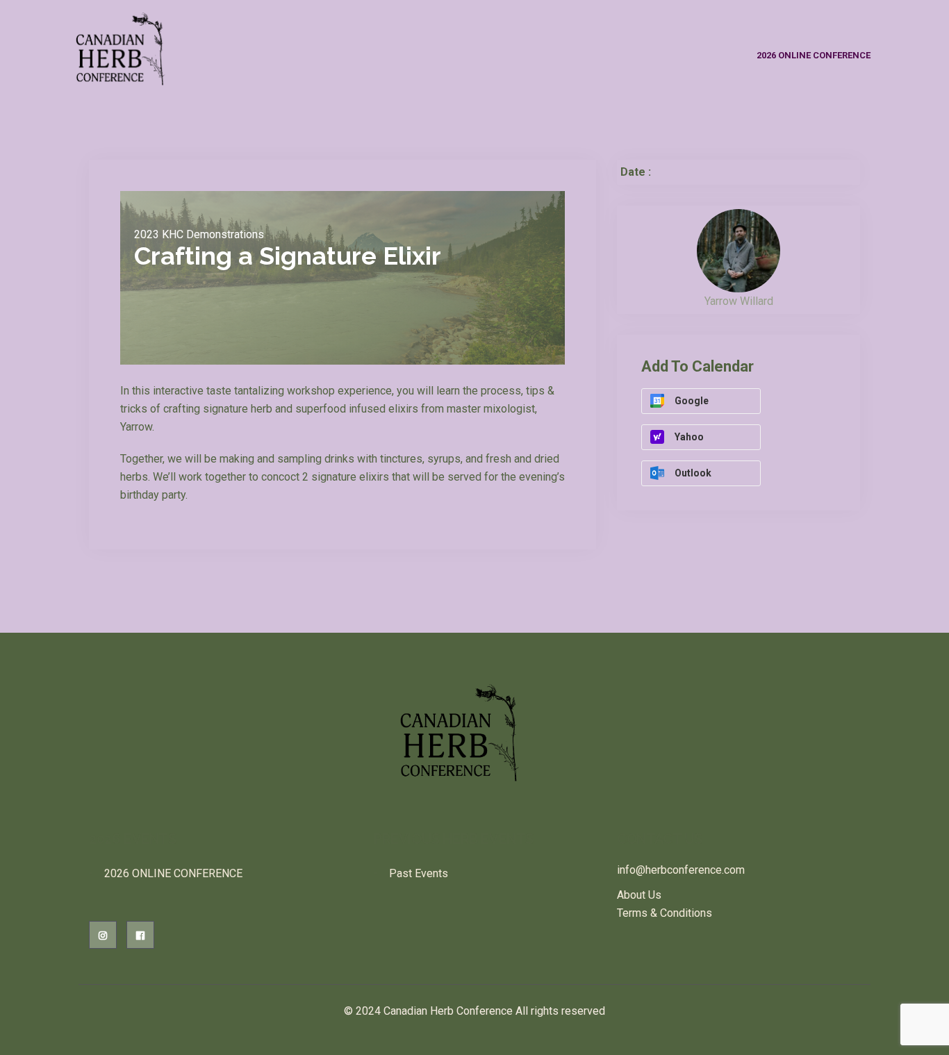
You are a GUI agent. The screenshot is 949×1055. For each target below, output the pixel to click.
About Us (639, 895)
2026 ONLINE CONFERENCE (813, 55)
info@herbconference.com (681, 870)
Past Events (418, 873)
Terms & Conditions (664, 913)
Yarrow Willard (738, 301)
